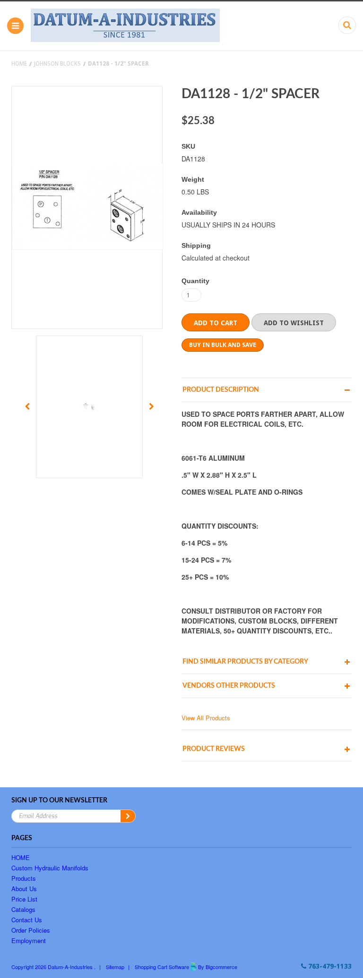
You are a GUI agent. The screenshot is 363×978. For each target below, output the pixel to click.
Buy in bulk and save (222, 344)
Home (19, 63)
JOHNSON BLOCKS (57, 63)
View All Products (206, 717)
